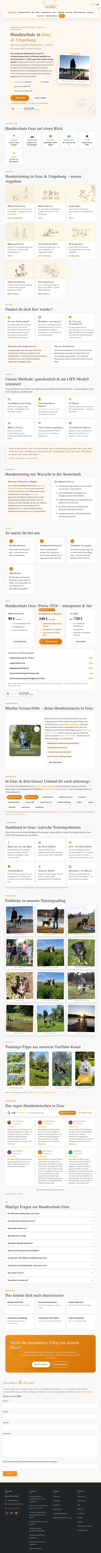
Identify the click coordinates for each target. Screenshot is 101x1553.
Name (6, 1401)
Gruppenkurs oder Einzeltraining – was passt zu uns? (27, 1265)
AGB (78, 1505)
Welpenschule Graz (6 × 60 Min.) (22, 658)
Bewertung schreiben (67, 1113)
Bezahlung (80, 1513)
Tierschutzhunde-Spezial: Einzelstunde (24, 673)
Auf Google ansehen (85, 1113)
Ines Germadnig (17, 1121)
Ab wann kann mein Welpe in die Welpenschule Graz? (27, 1258)
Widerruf (80, 1509)
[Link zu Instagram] (94, 4)
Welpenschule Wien (35, 1548)
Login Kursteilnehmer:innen (62, 1518)
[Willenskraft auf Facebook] (11, 1513)
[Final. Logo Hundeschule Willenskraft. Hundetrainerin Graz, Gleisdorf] (50, 4)
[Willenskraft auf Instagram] (7, 1513)
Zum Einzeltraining (20, 641)
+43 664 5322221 (12, 1500)
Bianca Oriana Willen (68, 736)
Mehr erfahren (81, 641)
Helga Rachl (77, 1151)
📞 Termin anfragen (50, 641)
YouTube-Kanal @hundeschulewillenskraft (42, 1092)
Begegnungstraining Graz (19, 668)
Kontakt (79, 1518)
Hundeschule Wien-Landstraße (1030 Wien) (37, 1529)
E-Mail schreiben (60, 1364)
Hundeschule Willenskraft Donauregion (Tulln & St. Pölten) (37, 1514)
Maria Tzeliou (47, 1151)
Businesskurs (57, 1509)
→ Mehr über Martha (54, 762)
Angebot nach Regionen (17, 814)
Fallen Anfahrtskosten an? (17, 1228)
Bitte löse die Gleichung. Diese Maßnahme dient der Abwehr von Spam (30, 1461)
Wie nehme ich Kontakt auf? (18, 1280)
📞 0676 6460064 (19, 98)
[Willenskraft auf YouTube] (16, 1513)
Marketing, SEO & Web (84, 1526)
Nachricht (7, 1433)
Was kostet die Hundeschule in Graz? (21, 1221)
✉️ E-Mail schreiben (39, 98)
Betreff (6, 1422)
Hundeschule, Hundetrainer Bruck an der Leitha (38, 1507)
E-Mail (6, 1412)
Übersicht (56, 1496)
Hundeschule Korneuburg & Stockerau (38, 1523)
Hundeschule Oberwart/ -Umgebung (37, 1543)
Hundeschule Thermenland (60, 812)
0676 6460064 (87, 1392)
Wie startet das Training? (17, 1236)
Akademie (34, 494)
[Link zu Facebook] (91, 4)
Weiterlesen (11, 1144)
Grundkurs (56, 1501)
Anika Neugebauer (49, 1121)
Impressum (81, 1496)
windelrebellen (82, 1530)
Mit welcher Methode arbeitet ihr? (20, 1243)
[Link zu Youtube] (97, 4)
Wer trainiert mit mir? (16, 1273)
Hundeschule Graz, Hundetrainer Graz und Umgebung (37, 1499)
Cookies (79, 1522)
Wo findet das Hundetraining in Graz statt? (23, 1213)
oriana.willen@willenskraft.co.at (15, 1504)
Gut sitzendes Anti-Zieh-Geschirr (49, 409)
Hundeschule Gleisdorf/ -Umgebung (37, 1536)
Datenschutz (81, 1501)
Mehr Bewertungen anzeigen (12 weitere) (50, 1190)
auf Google (44, 82)
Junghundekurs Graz (17, 663)
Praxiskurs (56, 1505)
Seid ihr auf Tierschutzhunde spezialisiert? (23, 1250)
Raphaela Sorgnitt (79, 1121)
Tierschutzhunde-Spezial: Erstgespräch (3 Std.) (27, 678)
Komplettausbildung (60, 1513)
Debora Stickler (17, 1151)
